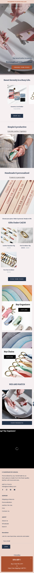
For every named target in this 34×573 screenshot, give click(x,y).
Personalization (7, 502)
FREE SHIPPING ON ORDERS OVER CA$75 (17, 1)
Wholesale (5, 524)
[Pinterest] (10, 490)
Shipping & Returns (8, 499)
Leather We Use (7, 505)
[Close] (31, 558)
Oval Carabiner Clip (25, 245)
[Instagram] (6, 490)
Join (6, 546)
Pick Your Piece (17, 279)
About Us (5, 521)
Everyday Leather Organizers (17, 131)
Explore (24, 309)
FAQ (3, 508)
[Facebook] (2, 490)
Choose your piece (22, 67)
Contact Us (5, 511)
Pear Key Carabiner (8, 270)
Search (4, 527)
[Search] (29, 6)
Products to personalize (17, 177)
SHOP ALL (17, 116)
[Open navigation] (2, 6)
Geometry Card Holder (17, 106)
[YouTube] (14, 490)
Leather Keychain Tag (9, 245)
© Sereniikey (17, 555)
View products (17, 423)
